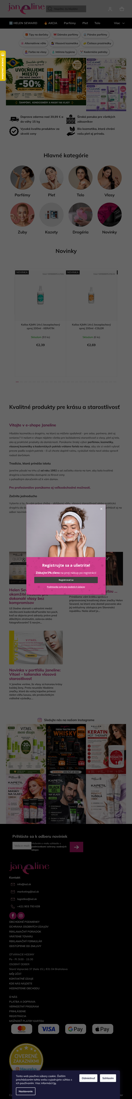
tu (54, 1083)
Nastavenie (26, 1091)
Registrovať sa (66, 580)
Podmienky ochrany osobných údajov (66, 586)
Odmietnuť (88, 1078)
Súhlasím (108, 1078)
